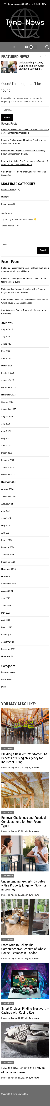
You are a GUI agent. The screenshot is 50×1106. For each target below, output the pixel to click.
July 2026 (5, 336)
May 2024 (5, 525)
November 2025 (8, 395)
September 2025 (8, 409)
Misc (3, 196)
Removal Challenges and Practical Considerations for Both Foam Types (23, 822)
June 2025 (6, 431)
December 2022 (8, 649)
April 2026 (6, 358)
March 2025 (6, 453)
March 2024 (6, 540)
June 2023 (6, 605)
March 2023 (6, 627)
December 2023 (8, 562)
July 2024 (5, 511)
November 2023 (8, 569)
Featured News (8, 189)
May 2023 (5, 613)
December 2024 (8, 474)
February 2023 (7, 634)
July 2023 (5, 598)
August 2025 (7, 416)
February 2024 (7, 547)
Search (4, 244)
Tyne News (34, 767)
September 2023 (8, 583)
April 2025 (6, 445)
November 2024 (8, 482)
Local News (6, 204)
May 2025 (5, 438)
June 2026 (6, 344)
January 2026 (7, 380)
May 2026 (5, 351)
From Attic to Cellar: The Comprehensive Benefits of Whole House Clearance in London (23, 949)
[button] (45, 56)
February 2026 (7, 373)
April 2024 (6, 533)
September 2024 (8, 496)
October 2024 (7, 489)
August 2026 (7, 329)
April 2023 (6, 620)
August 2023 (7, 591)
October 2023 (7, 576)
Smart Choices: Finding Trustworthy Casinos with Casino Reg (25, 1010)
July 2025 (5, 424)
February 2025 (7, 460)
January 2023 (7, 642)
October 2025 (7, 402)
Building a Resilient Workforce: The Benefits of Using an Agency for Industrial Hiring (24, 758)
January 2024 (7, 554)
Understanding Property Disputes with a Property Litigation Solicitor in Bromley (31, 67)
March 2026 (6, 366)
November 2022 (8, 656)
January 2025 (7, 467)
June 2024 (6, 518)
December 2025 (8, 387)
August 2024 (7, 504)
